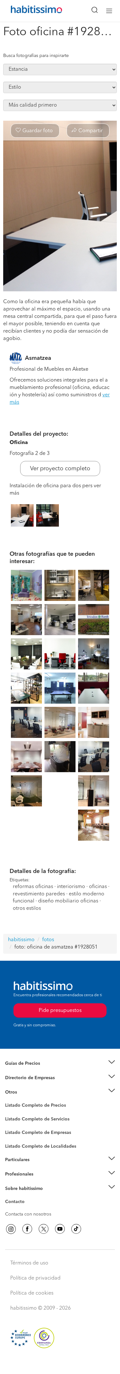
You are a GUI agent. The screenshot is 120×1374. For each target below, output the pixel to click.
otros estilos (27, 908)
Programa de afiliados (27, 1209)
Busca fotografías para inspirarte (36, 55)
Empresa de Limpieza (27, 1092)
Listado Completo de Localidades (40, 1146)
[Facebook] (27, 1229)
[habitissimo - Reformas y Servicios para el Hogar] (29, 11)
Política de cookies (31, 1293)
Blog (10, 1100)
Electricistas (17, 1130)
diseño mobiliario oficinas (68, 901)
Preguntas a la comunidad (31, 1106)
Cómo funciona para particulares (38, 1168)
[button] (60, 1063)
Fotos (10, 1113)
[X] (43, 1229)
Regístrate (15, 1174)
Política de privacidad (35, 1278)
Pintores (13, 1124)
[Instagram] (11, 1229)
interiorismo (71, 886)
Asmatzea (38, 358)
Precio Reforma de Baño (30, 1071)
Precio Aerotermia (23, 1078)
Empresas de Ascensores (30, 1085)
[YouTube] (60, 1229)
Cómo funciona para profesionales (40, 1182)
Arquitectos (17, 1143)
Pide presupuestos (60, 1363)
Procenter (15, 1119)
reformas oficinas (33, 886)
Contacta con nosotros (28, 1214)
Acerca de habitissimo (28, 1196)
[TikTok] (76, 1229)
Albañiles (14, 1137)
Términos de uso (29, 1263)
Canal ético (16, 1202)
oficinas (98, 886)
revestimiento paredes (39, 894)
